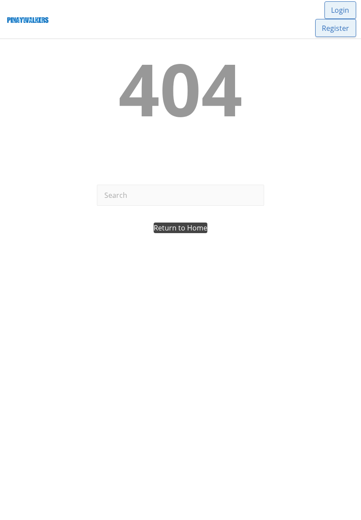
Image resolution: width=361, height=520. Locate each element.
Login (340, 10)
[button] (180, 228)
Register (335, 28)
